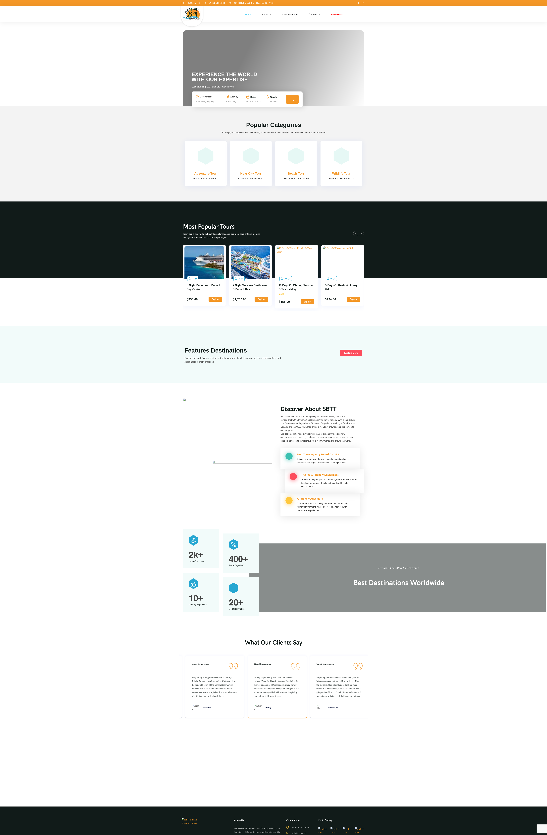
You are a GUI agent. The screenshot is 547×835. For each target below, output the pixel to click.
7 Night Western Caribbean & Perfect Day (250, 287)
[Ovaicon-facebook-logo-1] (358, 3)
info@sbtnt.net (193, 3)
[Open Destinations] (297, 14)
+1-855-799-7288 (217, 3)
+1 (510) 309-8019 (300, 827)
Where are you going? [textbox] (206, 101)
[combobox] (210, 101)
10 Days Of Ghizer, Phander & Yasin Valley (296, 287)
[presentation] (355, 233)
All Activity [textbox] (231, 101)
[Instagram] (363, 3)
